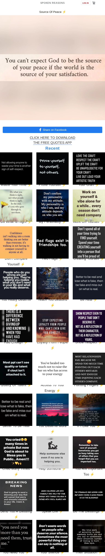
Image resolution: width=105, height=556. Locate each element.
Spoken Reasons (52, 3)
